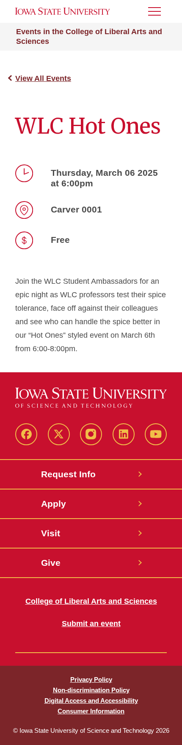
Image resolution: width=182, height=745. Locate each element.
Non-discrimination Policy (91, 690)
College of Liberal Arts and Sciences (91, 601)
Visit (50, 533)
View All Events (43, 78)
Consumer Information (91, 711)
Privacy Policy (91, 679)
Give (51, 562)
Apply (53, 503)
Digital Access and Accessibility (91, 700)
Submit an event (91, 623)
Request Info (68, 474)
